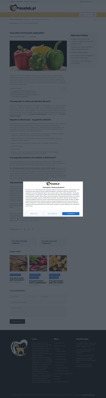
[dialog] (53, 199)
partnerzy (32, 189)
